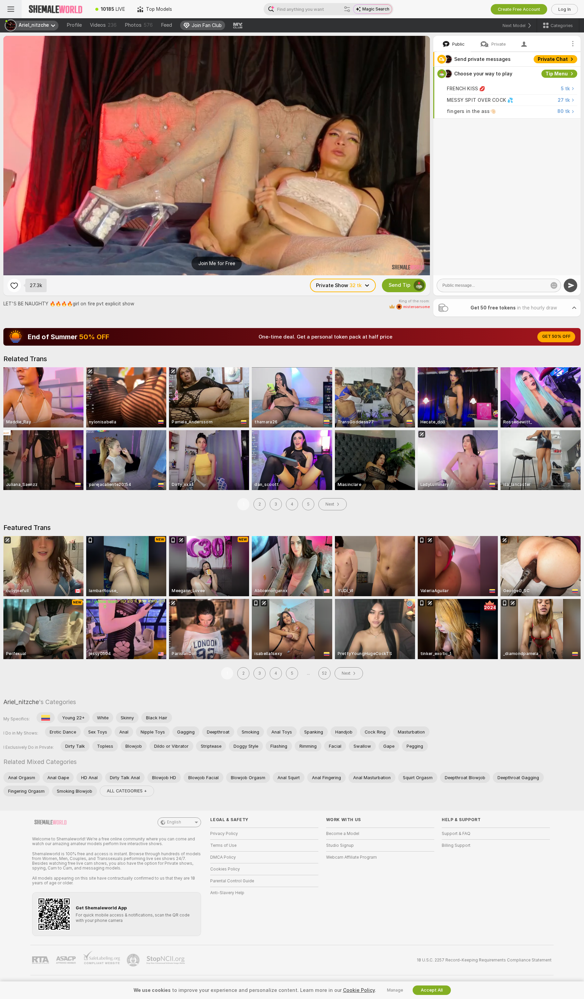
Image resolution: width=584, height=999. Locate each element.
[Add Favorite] (14, 285)
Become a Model (342, 833)
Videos (103, 25)
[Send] (570, 285)
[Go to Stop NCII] (166, 960)
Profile (74, 25)
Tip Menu (556, 73)
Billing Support (456, 845)
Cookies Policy (225, 869)
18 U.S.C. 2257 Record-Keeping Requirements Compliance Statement (484, 960)
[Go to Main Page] (55, 9)
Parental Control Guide (232, 881)
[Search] (347, 9)
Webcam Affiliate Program (351, 857)
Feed (166, 25)
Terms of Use (223, 845)
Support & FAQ (456, 833)
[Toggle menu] (11, 9)
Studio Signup (340, 845)
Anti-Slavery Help (227, 892)
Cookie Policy (359, 990)
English (174, 822)
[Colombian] (45, 717)
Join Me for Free (216, 263)
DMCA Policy (223, 857)
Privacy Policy (224, 833)
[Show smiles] (554, 285)
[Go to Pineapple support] (134, 960)
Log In (564, 9)
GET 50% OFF (556, 336)
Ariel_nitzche (21, 701)
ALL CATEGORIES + (127, 790)
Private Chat (553, 59)
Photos (139, 25)
